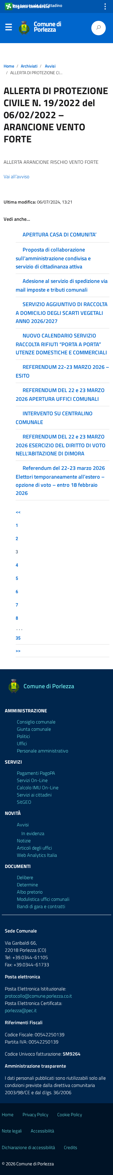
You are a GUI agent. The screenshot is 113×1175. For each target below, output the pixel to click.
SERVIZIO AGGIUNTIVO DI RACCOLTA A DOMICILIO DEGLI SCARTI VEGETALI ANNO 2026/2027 (62, 312)
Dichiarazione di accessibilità (28, 1147)
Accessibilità (42, 1130)
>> (18, 651)
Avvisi (50, 66)
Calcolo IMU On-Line (37, 787)
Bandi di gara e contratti (41, 906)
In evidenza (32, 833)
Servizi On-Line (32, 780)
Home (9, 66)
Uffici (22, 743)
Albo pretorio (29, 891)
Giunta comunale (34, 729)
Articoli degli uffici (34, 847)
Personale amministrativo (42, 750)
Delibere (25, 877)
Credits (70, 1147)
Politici (23, 736)
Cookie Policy (69, 1114)
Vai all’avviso (16, 176)
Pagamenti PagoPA (36, 773)
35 (18, 638)
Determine (27, 884)
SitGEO (24, 802)
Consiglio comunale (36, 721)
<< (18, 512)
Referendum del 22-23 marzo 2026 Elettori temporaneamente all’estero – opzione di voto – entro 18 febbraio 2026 (60, 480)
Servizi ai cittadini (34, 794)
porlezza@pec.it (21, 1010)
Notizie (24, 840)
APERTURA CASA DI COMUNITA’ (59, 234)
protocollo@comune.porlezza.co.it (38, 995)
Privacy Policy (35, 1114)
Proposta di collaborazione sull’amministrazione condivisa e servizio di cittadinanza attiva (53, 258)
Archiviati (29, 66)
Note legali (12, 1130)
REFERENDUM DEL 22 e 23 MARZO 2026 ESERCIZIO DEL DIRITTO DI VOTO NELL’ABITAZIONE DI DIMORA (60, 445)
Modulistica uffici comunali (43, 899)
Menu (8, 28)
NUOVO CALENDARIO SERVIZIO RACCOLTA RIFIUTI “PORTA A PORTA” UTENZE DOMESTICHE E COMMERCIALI (61, 343)
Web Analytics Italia (37, 855)
